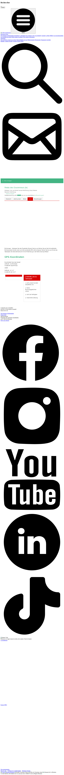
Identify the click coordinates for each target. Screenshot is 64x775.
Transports (43, 40)
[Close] (1, 6)
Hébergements (31, 40)
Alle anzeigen (8, 180)
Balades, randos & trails (6, 41)
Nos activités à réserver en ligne (8, 40)
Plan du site (3, 770)
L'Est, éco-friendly (36, 35)
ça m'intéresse (4, 640)
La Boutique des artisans (26, 35)
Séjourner (3, 38)
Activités (48, 40)
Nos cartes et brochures (29, 37)
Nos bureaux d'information (7, 313)
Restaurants (38, 40)
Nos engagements (5, 769)
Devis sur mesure (5, 320)
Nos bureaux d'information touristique (10, 35)
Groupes (15, 41)
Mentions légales (26, 770)
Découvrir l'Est (4, 34)
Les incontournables (58, 35)
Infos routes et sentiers (17, 37)
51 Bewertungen (39, 195)
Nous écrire (3, 315)
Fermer (2, 7)
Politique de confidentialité (14, 770)
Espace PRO (20, 41)
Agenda (43, 35)
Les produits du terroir (6, 37)
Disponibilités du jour (22, 40)
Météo (51, 35)
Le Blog (48, 35)
